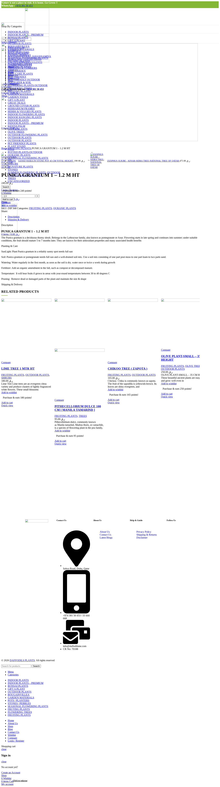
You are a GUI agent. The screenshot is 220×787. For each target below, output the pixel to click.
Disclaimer (141, 537)
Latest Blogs (106, 537)
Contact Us (105, 534)
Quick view (7, 405)
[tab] (103, 216)
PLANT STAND (17, 146)
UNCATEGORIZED (19, 181)
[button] (7, 402)
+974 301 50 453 (24, 5)
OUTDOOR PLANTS (37, 375)
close (3, 749)
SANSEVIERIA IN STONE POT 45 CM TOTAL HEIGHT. (46, 161)
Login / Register (16, 740)
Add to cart (8, 199)
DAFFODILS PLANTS (22, 660)
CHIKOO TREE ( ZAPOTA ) (127, 368)
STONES (13, 169)
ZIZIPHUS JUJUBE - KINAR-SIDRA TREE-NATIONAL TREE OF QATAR (143, 161)
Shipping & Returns (146, 534)
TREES (12, 178)
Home (4, 148)
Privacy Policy (143, 531)
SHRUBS (6, 377)
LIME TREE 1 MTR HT (18, 368)
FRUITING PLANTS (20, 148)
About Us (105, 531)
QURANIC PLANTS (64, 208)
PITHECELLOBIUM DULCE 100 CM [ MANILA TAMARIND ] (78, 408)
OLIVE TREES (193, 366)
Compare (12, 738)
